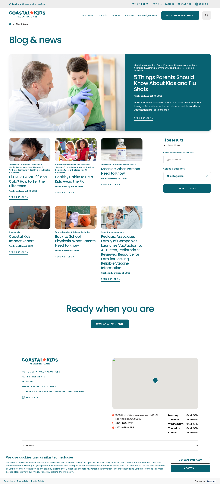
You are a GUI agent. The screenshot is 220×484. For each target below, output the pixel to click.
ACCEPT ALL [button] (190, 468)
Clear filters (173, 145)
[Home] (10, 24)
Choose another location (33, 4)
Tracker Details (37, 481)
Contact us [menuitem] (184, 4)
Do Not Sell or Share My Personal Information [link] (53, 391)
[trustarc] (211, 481)
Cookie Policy (10, 481)
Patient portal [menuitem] (141, 4)
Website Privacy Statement (40, 386)
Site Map (27, 381)
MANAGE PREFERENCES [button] (190, 460)
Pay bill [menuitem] (157, 4)
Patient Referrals (33, 376)
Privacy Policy (23, 481)
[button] (155, 381)
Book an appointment (180, 15)
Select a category (174, 168)
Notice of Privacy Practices (41, 371)
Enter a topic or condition (178, 152)
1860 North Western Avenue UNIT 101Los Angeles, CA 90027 (136, 417)
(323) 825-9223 (124, 423)
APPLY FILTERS (187, 188)
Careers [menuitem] (169, 4)
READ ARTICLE (142, 118)
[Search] (206, 15)
